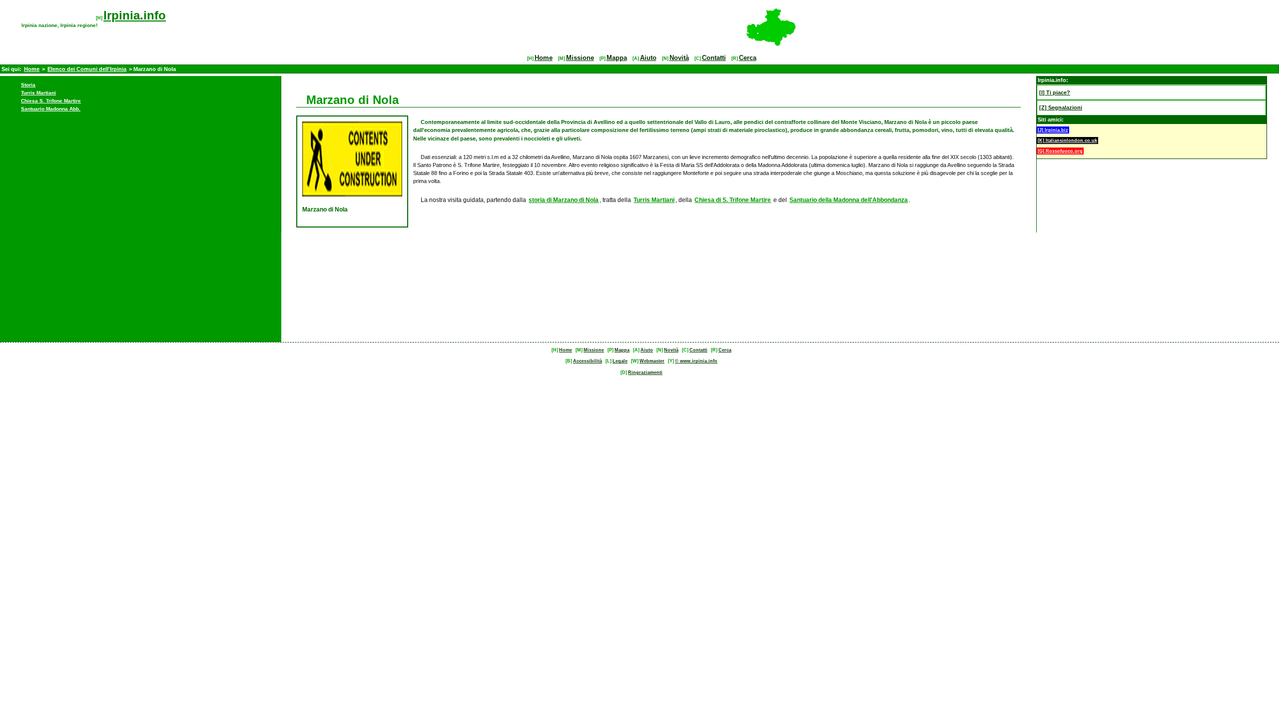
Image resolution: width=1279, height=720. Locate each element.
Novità (679, 58)
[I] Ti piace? (1054, 93)
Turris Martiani (38, 93)
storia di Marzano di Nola (564, 200)
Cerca (747, 58)
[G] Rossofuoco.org (1060, 151)
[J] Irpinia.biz (1053, 130)
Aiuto (648, 58)
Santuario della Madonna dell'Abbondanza (848, 200)
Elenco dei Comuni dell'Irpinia (86, 69)
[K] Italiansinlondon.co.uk (1067, 140)
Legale (620, 361)
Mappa (617, 58)
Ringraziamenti (645, 372)
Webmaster (652, 361)
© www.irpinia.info (696, 361)
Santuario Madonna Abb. (50, 109)
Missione (580, 58)
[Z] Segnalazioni (1060, 107)
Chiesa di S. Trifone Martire (732, 200)
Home (544, 58)
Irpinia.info (134, 15)
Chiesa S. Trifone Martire (51, 101)
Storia (28, 85)
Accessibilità (587, 361)
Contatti (714, 58)
